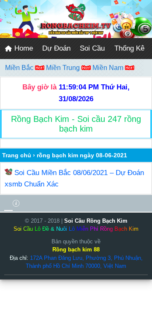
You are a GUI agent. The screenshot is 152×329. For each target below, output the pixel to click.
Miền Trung (63, 67)
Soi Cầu (92, 48)
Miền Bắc (20, 67)
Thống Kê (129, 48)
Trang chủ (16, 155)
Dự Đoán (56, 48)
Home (22, 48)
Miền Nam (108, 67)
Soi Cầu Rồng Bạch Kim (96, 221)
